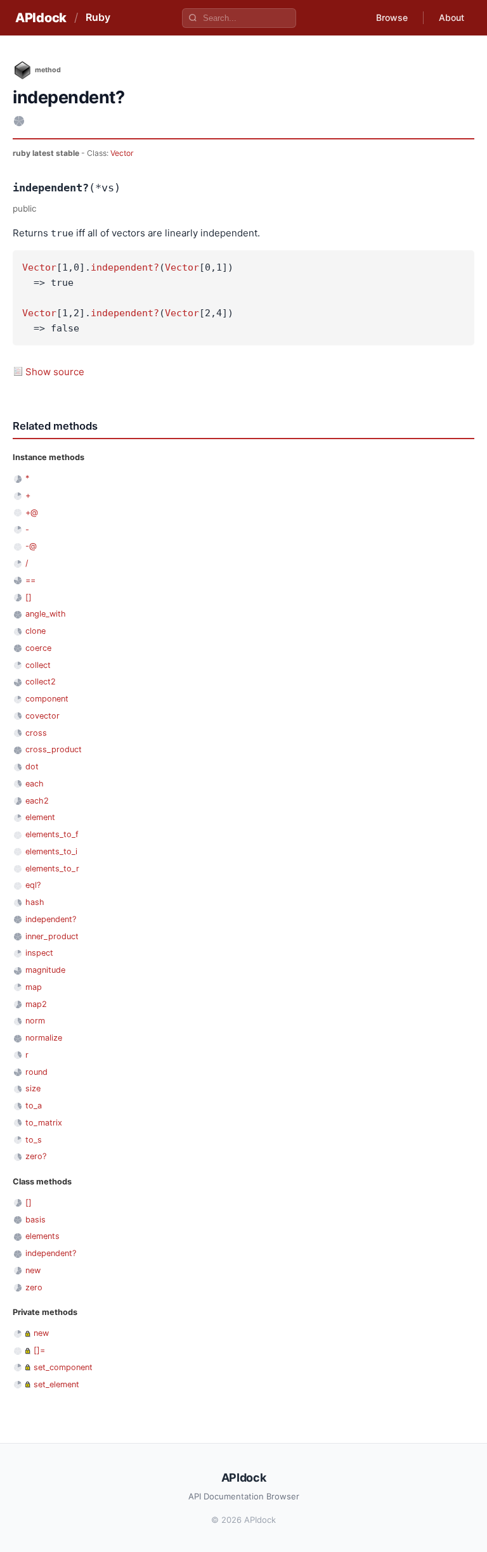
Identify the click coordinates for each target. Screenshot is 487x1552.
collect (38, 665)
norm (35, 1020)
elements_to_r (52, 868)
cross (36, 733)
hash (34, 902)
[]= (39, 1350)
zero (33, 1287)
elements (42, 1236)
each (34, 783)
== (30, 580)
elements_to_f (52, 834)
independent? (125, 267)
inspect (39, 953)
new (33, 1270)
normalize (43, 1037)
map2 (36, 1004)
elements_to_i (51, 851)
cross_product (53, 749)
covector (42, 716)
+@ (31, 512)
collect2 (40, 681)
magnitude (45, 970)
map (33, 987)
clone (35, 631)
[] (28, 597)
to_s (33, 1140)
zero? (35, 1156)
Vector (122, 153)
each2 (37, 800)
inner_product (52, 936)
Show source (54, 372)
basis (35, 1219)
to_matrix (43, 1122)
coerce (38, 648)
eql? (33, 885)
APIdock (41, 17)
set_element (56, 1384)
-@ (31, 546)
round (36, 1072)
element (40, 817)
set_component (63, 1367)
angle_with (45, 614)
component (46, 698)
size (33, 1088)
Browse (392, 17)
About (451, 17)
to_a (33, 1105)
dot (32, 766)
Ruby (98, 17)
